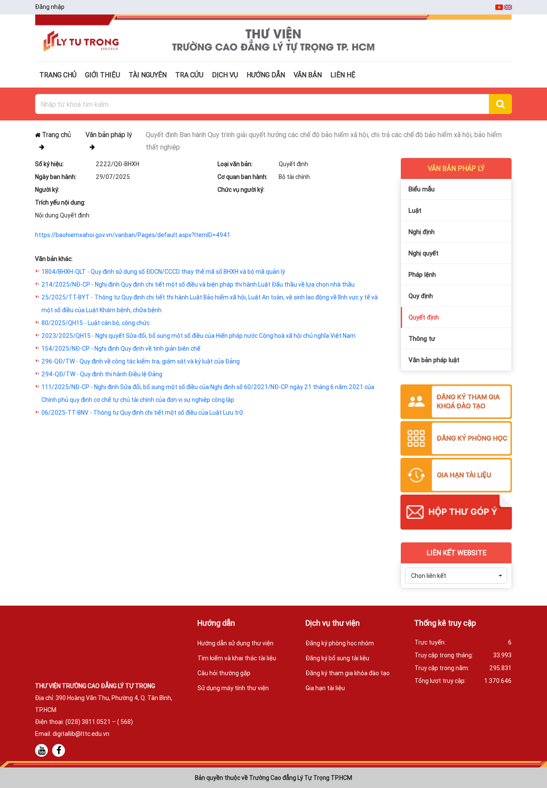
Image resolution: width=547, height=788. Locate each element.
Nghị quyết (423, 253)
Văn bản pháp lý (108, 134)
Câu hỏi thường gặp (223, 673)
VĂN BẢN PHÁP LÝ (456, 168)
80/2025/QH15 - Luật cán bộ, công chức (95, 323)
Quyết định (424, 317)
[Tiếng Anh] (508, 7)
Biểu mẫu (422, 189)
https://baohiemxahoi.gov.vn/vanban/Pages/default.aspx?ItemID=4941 (132, 235)
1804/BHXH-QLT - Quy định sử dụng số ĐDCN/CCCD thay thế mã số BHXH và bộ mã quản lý (163, 271)
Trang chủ (56, 134)
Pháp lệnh (422, 274)
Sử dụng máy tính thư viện (233, 688)
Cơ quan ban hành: (243, 177)
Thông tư (422, 338)
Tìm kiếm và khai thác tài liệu (236, 658)
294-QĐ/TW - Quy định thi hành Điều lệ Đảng (101, 374)
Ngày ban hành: (55, 177)
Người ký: (47, 189)
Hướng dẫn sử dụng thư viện (235, 643)
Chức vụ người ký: (241, 189)
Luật (415, 210)
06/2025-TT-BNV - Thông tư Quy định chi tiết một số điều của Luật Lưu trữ (142, 412)
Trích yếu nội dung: (60, 202)
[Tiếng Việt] (499, 7)
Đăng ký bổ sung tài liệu (337, 658)
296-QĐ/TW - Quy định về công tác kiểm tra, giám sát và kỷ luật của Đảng (140, 361)
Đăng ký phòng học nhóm (340, 643)
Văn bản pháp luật (434, 360)
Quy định (421, 296)
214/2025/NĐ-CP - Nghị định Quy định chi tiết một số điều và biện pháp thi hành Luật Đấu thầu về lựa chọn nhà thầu (198, 284)
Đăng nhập (50, 7)
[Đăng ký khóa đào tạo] (456, 402)
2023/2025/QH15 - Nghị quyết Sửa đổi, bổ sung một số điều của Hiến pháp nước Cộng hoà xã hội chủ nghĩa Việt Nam (198, 336)
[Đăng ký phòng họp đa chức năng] (456, 439)
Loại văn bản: (235, 164)
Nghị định (422, 232)
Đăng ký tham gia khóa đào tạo (348, 673)
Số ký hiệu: (49, 164)
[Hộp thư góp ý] (456, 512)
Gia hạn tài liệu (325, 688)
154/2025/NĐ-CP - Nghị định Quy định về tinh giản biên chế (120, 348)
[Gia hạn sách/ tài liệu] (456, 476)
